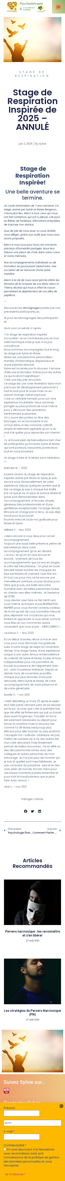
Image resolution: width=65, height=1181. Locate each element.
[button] (59, 7)
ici (37, 311)
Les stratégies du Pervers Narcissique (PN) (32, 1012)
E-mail (9, 1132)
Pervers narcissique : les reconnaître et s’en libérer (32, 933)
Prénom (9, 1108)
